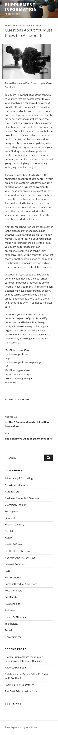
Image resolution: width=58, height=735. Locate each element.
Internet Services (15, 564)
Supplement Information (21, 7)
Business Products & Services (22, 498)
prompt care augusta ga (18, 378)
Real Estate (11, 597)
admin (37, 25)
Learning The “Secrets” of (19, 684)
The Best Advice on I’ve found (21, 691)
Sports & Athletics (15, 617)
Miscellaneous (19, 399)
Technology (11, 623)
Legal (8, 570)
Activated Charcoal (15, 667)
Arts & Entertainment (17, 485)
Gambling (10, 531)
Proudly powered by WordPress (21, 727)
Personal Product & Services (21, 584)
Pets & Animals (13, 590)
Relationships (12, 603)
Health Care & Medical (17, 551)
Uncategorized (13, 637)
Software (10, 610)
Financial (10, 518)
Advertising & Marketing (19, 478)
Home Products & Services (20, 557)
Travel (8, 630)
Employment (12, 511)
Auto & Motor (12, 491)
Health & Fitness (14, 544)
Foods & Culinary (14, 524)
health (8, 537)
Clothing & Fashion (15, 504)
